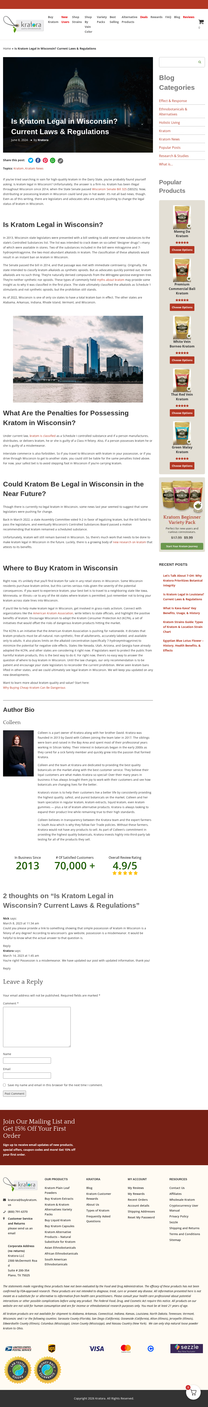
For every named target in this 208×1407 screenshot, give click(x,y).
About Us (92, 1204)
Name (7, 1054)
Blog (177, 17)
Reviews (188, 17)
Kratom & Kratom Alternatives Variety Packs (58, 1209)
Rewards (156, 17)
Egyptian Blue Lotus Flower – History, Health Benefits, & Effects (183, 645)
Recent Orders (138, 1200)
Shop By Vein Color (88, 24)
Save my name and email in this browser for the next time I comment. (55, 1085)
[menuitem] (54, 24)
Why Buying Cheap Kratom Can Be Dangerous (34, 687)
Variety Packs (102, 19)
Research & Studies (174, 156)
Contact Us (177, 1188)
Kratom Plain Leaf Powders (57, 1190)
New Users (65, 19)
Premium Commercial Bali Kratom (182, 289)
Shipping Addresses (141, 1211)
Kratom (19, 168)
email (11, 1233)
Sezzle (173, 1222)
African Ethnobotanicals (61, 1253)
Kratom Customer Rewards (98, 1196)
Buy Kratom (53, 19)
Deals (144, 17)
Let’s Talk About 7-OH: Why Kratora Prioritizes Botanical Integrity (183, 580)
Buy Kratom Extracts (59, 1199)
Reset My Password (141, 1217)
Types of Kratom (97, 1210)
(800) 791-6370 (18, 1212)
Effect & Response (173, 101)
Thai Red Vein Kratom (182, 396)
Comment (11, 1003)
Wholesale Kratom (182, 1200)
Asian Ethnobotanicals (60, 1248)
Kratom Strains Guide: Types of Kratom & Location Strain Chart (183, 627)
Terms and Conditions (184, 1234)
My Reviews (136, 1188)
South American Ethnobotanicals (56, 1261)
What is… (166, 164)
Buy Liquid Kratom (58, 1220)
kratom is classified (43, 436)
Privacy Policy (178, 1216)
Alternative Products (129, 19)
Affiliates (175, 1194)
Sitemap (175, 1240)
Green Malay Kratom (182, 449)
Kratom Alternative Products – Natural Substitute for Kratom (60, 1237)
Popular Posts (170, 147)
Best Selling (114, 19)
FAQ (168, 17)
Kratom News (34, 168)
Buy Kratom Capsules (59, 1226)
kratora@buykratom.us (22, 1202)
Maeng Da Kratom (182, 233)
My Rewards (136, 1194)
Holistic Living (169, 122)
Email (7, 1069)
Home (7, 48)
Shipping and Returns (184, 1228)
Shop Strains (77, 19)
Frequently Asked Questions (98, 1218)
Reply (7, 946)
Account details (138, 1205)
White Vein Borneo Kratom (182, 343)
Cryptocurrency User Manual (183, 1208)
